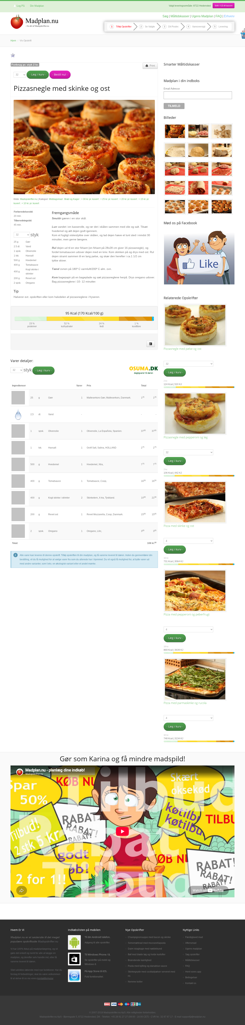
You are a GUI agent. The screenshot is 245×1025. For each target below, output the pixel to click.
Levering (223, 26)
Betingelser (191, 977)
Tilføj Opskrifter (123, 26)
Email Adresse (172, 88)
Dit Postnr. (173, 26)
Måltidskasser (180, 16)
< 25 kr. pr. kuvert (109, 199)
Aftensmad (190, 943)
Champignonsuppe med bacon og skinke (149, 937)
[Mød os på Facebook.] (150, 344)
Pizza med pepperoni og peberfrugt (187, 614)
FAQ (219, 16)
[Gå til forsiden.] (34, 21)
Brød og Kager (71, 199)
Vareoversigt (198, 26)
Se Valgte (150, 26)
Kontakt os (190, 983)
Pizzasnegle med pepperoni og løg (186, 437)
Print (151, 65)
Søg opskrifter (192, 954)
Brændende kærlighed (139, 960)
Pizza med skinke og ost (179, 526)
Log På (20, 5)
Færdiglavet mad (194, 937)
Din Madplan (37, 5)
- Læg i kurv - (37, 74)
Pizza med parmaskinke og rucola (185, 703)
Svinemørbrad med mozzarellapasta (147, 943)
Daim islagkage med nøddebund (145, 948)
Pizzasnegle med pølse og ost (182, 349)
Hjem (13, 40)
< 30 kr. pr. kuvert (90, 199)
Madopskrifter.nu (29, 199)
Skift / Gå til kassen (224, 5)
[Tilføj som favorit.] (13, 55)
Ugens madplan (193, 948)
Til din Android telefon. (97, 937)
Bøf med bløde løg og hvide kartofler (146, 954)
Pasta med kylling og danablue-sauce (147, 966)
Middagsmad (56, 199)
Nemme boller (135, 981)
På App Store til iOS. (96, 971)
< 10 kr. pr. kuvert (30, 203)
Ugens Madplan (202, 16)
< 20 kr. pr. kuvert (128, 199)
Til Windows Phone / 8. (97, 954)
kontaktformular (45, 978)
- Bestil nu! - (60, 74)
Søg (165, 16)
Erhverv (229, 16)
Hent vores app (193, 971)
